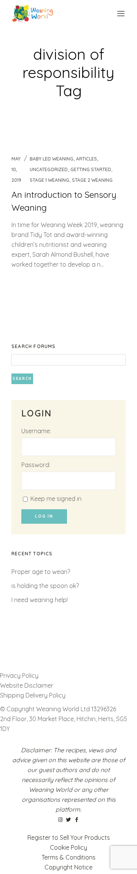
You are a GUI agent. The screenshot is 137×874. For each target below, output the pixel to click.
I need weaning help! (39, 600)
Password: (35, 465)
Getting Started (90, 169)
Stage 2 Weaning (92, 180)
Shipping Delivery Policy (32, 695)
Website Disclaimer (27, 685)
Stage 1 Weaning (49, 180)
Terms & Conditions (68, 857)
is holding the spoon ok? (45, 586)
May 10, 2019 (16, 169)
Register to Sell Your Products (68, 837)
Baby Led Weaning (51, 159)
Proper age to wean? (40, 571)
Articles (86, 159)
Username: (36, 431)
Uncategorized (49, 169)
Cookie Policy (68, 847)
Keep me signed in (55, 498)
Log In (44, 516)
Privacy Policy (19, 675)
